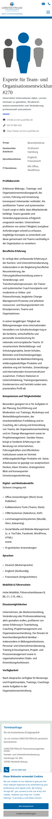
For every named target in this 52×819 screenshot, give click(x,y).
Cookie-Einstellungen (26, 813)
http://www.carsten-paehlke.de (23, 130)
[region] (26, 795)
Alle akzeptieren (26, 806)
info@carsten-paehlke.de (20, 119)
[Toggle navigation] (48, 12)
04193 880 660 (14, 125)
